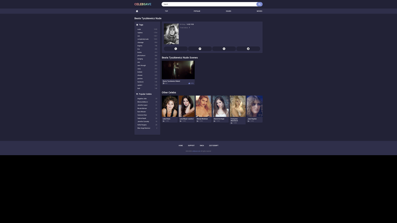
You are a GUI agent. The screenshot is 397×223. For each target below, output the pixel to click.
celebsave (142, 4)
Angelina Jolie (147, 98)
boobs (147, 52)
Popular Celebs (145, 94)
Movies (259, 11)
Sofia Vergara (147, 125)
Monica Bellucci (147, 102)
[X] (176, 48)
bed (147, 88)
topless (147, 32)
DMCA (202, 145)
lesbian (147, 72)
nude (147, 29)
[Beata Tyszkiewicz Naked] (178, 70)
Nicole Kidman (147, 108)
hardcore (147, 82)
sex (147, 36)
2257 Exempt (213, 145)
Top (166, 11)
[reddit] (248, 48)
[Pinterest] (200, 48)
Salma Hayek (147, 118)
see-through (147, 65)
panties (147, 78)
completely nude (147, 39)
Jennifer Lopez (147, 105)
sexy (147, 69)
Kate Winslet (147, 112)
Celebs (228, 11)
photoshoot (147, 55)
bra (147, 49)
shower (147, 75)
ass (147, 62)
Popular (197, 11)
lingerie (147, 46)
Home (137, 11)
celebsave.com (196, 151)
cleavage (147, 42)
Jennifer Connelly (147, 121)
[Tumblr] (224, 48)
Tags (141, 25)
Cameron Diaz (147, 115)
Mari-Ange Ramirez (147, 128)
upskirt (147, 85)
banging (147, 59)
